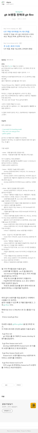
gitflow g (16, 324)
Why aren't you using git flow (11, 131)
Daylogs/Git (19, 12)
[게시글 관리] (11, 385)
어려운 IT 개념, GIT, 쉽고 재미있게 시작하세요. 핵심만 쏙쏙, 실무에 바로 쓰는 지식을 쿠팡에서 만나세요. (19, 35)
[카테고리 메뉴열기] (34, 3)
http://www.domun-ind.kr (11, 43)
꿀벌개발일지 (7, 404)
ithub (21, 324)
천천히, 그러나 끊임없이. (10, 407)
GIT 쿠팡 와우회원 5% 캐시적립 (16, 32)
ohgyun (8, 2)
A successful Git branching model (12, 129)
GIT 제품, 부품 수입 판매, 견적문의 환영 (18, 49)
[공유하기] (9, 385)
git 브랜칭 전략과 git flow (19, 14)
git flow (6, 305)
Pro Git (10, 66)
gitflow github (6, 133)
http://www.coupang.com (11, 28)
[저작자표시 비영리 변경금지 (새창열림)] (25, 385)
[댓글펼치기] (5, 396)
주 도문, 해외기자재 (12, 46)
